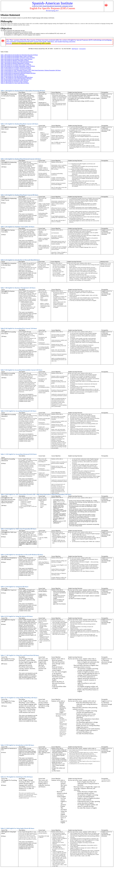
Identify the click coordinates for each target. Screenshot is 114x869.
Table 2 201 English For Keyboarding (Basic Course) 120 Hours (16, 56)
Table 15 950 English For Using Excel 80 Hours (12, 74)
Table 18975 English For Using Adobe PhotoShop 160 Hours (16, 78)
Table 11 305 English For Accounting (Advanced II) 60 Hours (16, 69)
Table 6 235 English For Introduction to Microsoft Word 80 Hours (17, 62)
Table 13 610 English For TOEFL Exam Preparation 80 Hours (16, 71)
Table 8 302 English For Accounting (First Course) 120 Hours (16, 64)
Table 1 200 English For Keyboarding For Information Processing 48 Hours (19, 55)
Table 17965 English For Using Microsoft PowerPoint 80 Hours (17, 77)
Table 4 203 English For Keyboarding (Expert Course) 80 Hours (16, 59)
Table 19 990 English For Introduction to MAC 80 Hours (15, 80)
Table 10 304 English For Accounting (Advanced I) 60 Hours (16, 67)
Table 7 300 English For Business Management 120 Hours (15, 63)
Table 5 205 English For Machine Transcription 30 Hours (15, 60)
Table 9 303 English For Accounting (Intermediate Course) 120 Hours (18, 66)
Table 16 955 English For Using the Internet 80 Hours (14, 76)
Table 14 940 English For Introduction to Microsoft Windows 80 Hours (18, 73)
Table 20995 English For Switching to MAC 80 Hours (14, 81)
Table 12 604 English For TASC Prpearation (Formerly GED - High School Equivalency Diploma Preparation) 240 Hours (31, 70)
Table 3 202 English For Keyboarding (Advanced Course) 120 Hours (18, 57)
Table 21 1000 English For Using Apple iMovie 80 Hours (15, 83)
